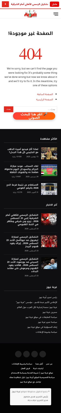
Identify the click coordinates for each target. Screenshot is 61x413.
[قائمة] (55, 14)
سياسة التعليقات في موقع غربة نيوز (41, 317)
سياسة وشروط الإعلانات (46, 332)
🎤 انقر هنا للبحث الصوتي (34, 116)
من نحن (49, 364)
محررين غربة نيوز (50, 312)
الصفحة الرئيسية (44, 99)
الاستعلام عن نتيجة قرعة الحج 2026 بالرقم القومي (22, 186)
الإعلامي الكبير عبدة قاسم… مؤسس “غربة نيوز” (36, 302)
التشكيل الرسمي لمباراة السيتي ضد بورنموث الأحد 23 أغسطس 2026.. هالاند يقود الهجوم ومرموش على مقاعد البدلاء (22, 265)
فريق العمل (25, 368)
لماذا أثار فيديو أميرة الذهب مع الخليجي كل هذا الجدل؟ (22, 150)
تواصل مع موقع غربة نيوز (30, 382)
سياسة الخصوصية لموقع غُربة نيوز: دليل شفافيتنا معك (32, 377)
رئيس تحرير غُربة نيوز (48, 297)
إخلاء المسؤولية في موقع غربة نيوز (42, 327)
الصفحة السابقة (45, 94)
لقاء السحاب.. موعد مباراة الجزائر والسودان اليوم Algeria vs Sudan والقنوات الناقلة (21, 169)
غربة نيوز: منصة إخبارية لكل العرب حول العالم (37, 307)
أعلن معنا (39, 364)
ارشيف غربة (38, 368)
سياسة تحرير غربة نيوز (47, 322)
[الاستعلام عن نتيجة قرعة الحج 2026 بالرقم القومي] (49, 189)
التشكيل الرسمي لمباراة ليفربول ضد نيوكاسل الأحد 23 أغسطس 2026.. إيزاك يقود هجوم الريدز (22, 241)
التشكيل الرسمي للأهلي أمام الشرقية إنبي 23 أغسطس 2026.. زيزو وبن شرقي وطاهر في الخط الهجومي (22, 219)
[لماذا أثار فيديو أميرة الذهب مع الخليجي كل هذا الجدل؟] (49, 153)
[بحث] (4, 14)
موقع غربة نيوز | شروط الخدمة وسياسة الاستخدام (32, 373)
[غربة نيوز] (30, 14)
